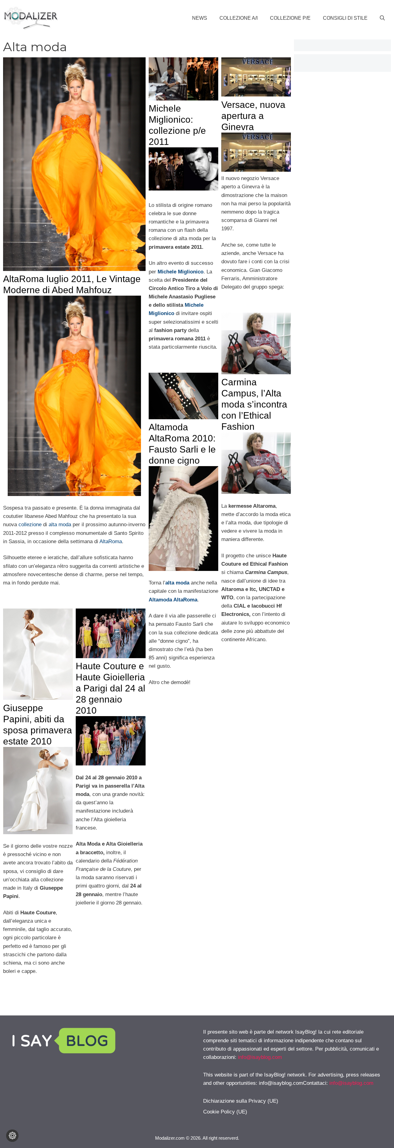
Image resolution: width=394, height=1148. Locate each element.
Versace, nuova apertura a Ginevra (253, 116)
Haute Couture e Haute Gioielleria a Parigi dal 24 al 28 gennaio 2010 (110, 688)
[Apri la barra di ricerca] (382, 18)
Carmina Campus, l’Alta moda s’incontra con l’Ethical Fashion (254, 404)
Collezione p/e (290, 18)
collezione (30, 524)
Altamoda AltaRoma (173, 600)
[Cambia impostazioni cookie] (12, 1136)
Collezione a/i (238, 18)
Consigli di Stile (345, 18)
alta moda (60, 524)
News (199, 18)
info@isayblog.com (260, 1057)
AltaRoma (110, 541)
